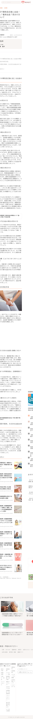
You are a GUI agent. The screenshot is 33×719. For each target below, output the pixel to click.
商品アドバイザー (8, 683)
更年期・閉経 (12, 652)
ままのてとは (8, 687)
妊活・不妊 (2, 669)
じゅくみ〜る (13, 685)
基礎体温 (14, 649)
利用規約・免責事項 (8, 692)
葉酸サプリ (20, 652)
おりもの (8, 649)
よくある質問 (8, 710)
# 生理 (5, 8)
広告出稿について (13, 681)
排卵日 (19, 649)
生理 (3, 649)
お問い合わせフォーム (25, 672)
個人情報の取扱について (8, 705)
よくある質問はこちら (21, 669)
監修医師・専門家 (8, 678)
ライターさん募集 (13, 676)
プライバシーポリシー (8, 698)
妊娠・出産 (2, 673)
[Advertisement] (18, 337)
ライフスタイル (2, 683)
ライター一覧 (8, 673)
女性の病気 (5, 652)
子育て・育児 (2, 678)
